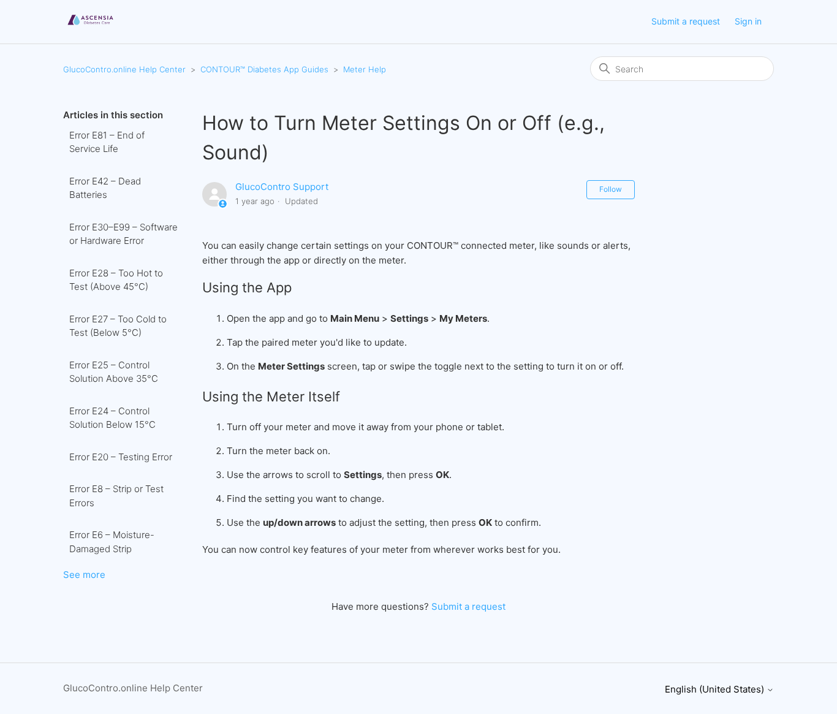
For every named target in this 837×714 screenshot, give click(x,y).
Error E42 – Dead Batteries (105, 188)
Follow (610, 189)
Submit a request (685, 21)
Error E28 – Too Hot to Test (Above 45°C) (116, 280)
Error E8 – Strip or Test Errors (116, 496)
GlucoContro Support (281, 186)
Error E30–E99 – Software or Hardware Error (123, 234)
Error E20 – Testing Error (120, 457)
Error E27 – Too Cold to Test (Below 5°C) (118, 326)
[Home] (90, 28)
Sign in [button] (748, 21)
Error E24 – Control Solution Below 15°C (112, 418)
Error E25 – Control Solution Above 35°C (113, 372)
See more (84, 574)
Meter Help (364, 69)
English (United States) (716, 689)
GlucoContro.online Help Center (124, 69)
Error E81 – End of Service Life (107, 142)
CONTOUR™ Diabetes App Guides (264, 69)
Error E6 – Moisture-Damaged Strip (111, 542)
